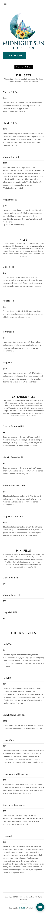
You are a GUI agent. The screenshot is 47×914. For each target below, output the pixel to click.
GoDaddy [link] (22, 908)
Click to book (14, 55)
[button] (5, 4)
